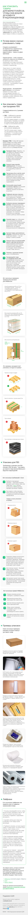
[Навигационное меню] (25, 2)
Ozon (5, 880)
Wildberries (7, 879)
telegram (5, 908)
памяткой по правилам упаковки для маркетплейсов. (14, 887)
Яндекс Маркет (8, 882)
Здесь (15, 485)
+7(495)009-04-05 (7, 900)
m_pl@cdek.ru (11, 906)
